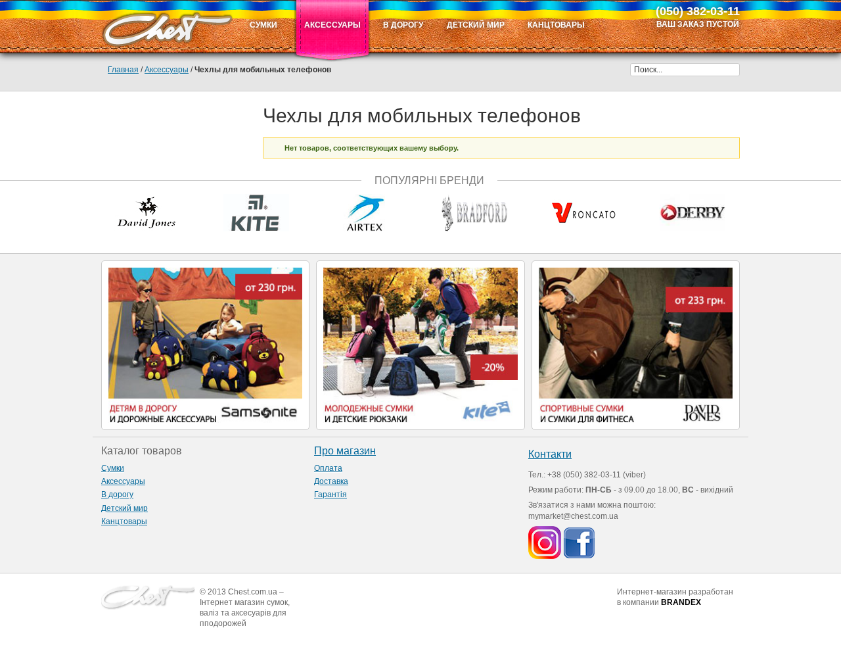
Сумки (112, 468)
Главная (123, 69)
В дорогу (117, 494)
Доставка (331, 481)
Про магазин (345, 450)
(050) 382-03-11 (698, 11)
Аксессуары (167, 69)
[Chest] (167, 26)
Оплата (328, 468)
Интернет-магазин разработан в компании (675, 597)
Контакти (550, 454)
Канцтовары (124, 521)
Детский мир (124, 508)
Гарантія (330, 494)
